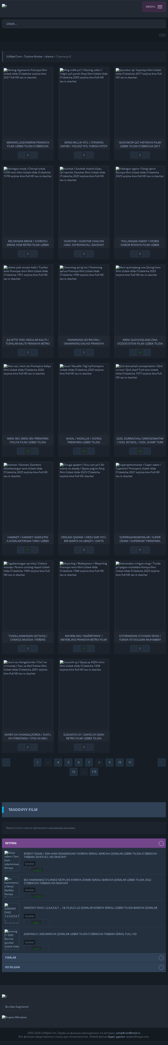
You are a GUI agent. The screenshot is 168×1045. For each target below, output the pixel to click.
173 (94, 772)
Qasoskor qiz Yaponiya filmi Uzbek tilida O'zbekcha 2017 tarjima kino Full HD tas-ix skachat (140, 144)
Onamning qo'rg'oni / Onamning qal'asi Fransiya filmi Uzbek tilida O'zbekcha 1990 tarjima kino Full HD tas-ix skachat (84, 341)
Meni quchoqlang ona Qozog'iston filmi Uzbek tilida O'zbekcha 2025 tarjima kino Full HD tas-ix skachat (140, 341)
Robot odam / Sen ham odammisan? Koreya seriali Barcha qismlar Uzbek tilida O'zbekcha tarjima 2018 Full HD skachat (90, 855)
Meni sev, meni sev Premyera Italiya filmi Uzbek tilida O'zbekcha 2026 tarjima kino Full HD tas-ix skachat (27, 440)
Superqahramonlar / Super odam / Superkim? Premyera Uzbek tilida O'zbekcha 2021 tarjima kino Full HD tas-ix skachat (140, 538)
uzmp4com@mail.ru (128, 1033)
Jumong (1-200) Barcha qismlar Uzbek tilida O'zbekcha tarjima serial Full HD (80, 934)
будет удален (116, 1036)
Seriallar (29, 863)
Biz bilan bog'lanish (17, 1007)
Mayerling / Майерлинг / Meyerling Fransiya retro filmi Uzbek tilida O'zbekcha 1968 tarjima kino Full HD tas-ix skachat (84, 637)
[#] (84, 8)
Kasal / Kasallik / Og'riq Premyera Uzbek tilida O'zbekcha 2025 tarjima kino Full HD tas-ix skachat (83, 440)
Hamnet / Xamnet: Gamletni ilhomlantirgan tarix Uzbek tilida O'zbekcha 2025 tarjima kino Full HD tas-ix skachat (28, 538)
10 (119, 762)
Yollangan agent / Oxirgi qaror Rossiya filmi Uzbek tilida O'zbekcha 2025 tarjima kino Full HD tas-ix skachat (140, 242)
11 (130, 762)
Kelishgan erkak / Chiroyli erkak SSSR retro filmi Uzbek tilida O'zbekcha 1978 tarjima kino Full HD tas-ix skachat (28, 242)
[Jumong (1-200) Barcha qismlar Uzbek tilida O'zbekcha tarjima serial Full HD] (11, 939)
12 (73, 772)
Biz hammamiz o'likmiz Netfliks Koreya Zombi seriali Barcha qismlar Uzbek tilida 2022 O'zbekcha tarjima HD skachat (87, 881)
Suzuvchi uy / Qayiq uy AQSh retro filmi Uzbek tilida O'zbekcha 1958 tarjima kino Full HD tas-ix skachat (83, 736)
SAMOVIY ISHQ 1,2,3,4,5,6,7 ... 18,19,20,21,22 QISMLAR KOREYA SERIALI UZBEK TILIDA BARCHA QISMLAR (90, 908)
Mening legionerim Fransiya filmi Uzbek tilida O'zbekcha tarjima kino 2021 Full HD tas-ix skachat (28, 144)
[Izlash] (163, 21)
